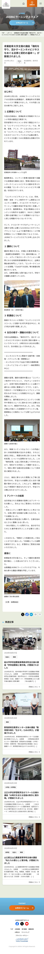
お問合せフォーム (22, 908)
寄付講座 (24, 929)
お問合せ (17, 932)
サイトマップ (25, 932)
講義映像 (31, 929)
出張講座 (17, 929)
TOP (11, 929)
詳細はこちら (33, 687)
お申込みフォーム (22, 23)
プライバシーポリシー (22, 935)
